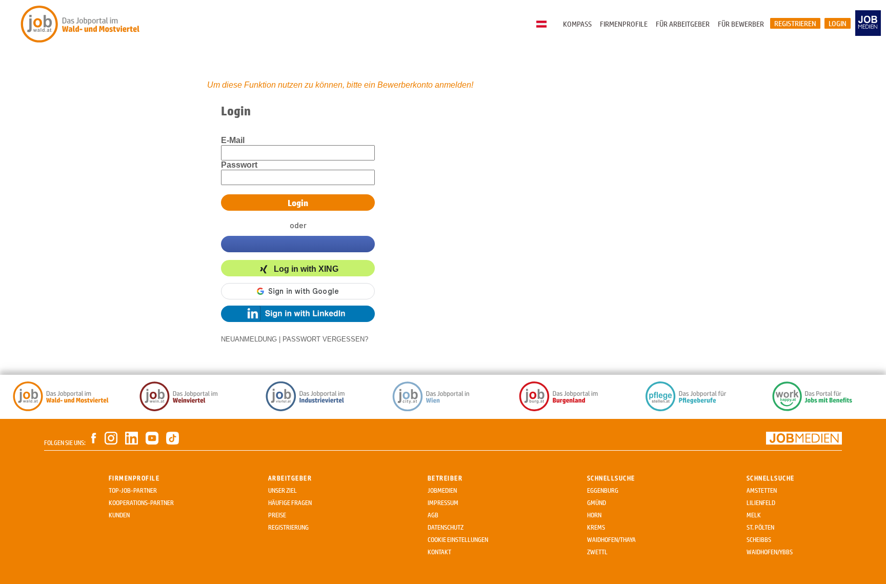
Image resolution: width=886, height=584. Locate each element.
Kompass (577, 23)
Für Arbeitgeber (683, 23)
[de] (544, 24)
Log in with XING (306, 269)
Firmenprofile (624, 23)
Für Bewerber (741, 23)
